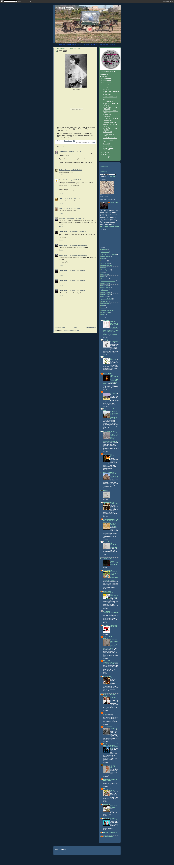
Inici (75, 327)
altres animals (105, 252)
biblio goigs (106, 320)
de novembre (106, 80)
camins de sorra (105, 256)
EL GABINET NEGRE (109, 765)
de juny (105, 87)
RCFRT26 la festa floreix (113, 359)
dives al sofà (113, 697)
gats (102, 272)
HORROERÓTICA (108, 454)
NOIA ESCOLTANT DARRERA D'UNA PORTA (114, 545)
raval (102, 305)
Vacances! (106, 782)
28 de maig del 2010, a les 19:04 (71, 208)
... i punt (112, 677)
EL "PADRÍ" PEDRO (108, 146)
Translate (112, 176)
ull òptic (103, 314)
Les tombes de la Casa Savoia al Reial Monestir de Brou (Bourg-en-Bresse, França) (114, 415)
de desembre (106, 78)
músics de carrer (105, 287)
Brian (60, 198)
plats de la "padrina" (106, 299)
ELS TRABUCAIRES (108, 101)
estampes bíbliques (106, 265)
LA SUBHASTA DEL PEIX (110, 97)
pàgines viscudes (106, 292)
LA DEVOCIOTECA (108, 472)
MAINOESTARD (107, 727)
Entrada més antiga (91, 327)
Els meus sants (105, 263)
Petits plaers (104, 296)
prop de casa (104, 301)
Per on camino (66, 7)
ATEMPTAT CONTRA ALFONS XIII (113, 525)
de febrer (105, 157)
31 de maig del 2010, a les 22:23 (78, 290)
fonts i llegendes (105, 270)
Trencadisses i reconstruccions (111, 612)
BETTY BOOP (107, 95)
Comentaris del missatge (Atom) (71, 330)
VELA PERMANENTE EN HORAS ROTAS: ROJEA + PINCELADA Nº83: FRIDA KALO (110, 379)
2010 (103, 76)
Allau (60, 208)
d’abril (105, 152)
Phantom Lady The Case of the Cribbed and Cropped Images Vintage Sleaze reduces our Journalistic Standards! (111, 576)
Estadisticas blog (103, 171)
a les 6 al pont (107, 804)
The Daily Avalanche (109, 392)
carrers (103, 258)
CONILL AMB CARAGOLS (110, 122)
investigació (104, 274)
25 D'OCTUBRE (114, 503)
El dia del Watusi (114, 341)
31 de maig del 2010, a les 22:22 (78, 270)
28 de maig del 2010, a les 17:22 (71, 198)
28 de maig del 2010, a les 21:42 (75, 218)
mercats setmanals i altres (108, 281)
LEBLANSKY (62, 218)
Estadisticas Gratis (104, 166)
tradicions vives (105, 312)
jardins (103, 276)
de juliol (105, 85)
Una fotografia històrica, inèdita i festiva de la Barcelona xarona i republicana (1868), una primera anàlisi (110, 437)
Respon (61, 165)
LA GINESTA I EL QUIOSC (110, 138)
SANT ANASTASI (107, 132)
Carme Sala (62, 180)
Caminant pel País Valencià (108, 254)
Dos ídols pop (113, 393)
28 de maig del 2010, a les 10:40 (73, 170)
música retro (91, 142)
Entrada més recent (60, 327)
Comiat (105, 714)
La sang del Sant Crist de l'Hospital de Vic (114, 475)
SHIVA (104, 99)
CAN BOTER (106, 144)
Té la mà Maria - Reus (109, 558)
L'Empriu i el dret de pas (110, 832)
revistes (103, 308)
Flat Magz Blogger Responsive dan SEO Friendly (114, 595)
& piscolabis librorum (109, 431)
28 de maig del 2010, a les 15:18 (74, 180)
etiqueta (103, 267)
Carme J (61, 151)
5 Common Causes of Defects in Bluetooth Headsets (110, 663)
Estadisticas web (58, 853)
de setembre (106, 82)
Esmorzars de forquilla (109, 818)
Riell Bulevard (107, 611)
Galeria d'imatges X (108, 541)
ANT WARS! (113, 790)
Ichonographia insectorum (110, 789)
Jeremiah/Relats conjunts (114, 729)
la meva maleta (107, 357)
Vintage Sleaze (107, 570)
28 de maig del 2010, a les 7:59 (72, 151)
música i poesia (105, 283)
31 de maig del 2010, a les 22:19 (78, 245)
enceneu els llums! (108, 502)
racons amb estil (105, 303)
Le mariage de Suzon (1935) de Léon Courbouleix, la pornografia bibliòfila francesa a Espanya (111, 644)
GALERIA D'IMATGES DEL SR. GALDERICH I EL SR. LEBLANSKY (110, 521)
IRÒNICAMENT (107, 591)
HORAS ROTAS (107, 373)
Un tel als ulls (107, 676)
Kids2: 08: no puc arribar (113, 806)
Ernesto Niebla (63, 231)
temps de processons (107, 310)
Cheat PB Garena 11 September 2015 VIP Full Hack (114, 562)
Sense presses (107, 713)
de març (105, 154)
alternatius (104, 249)
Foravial (105, 490)
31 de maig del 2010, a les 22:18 (78, 231)
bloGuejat (106, 340)
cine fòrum (104, 261)
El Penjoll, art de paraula (110, 625)
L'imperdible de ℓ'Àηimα (110, 661)
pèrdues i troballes (106, 294)
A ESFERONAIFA (108, 836)
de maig (105, 89)
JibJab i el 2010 (114, 820)
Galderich (62, 170)
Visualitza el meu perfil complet (110, 226)
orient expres (104, 290)
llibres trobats (104, 278)
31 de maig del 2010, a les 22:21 (78, 255)
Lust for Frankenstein (113, 456)
